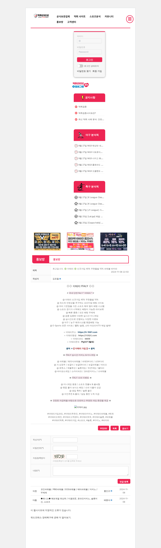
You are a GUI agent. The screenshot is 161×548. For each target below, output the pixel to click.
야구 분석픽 (92, 135)
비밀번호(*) (38, 448)
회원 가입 (97, 71)
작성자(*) (37, 439)
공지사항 (90, 97)
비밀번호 (81, 47)
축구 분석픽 (92, 186)
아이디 (80, 36)
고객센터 (71, 21)
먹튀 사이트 (80, 16)
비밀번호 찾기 (84, 71)
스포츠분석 (95, 16)
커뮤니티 (109, 16)
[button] (56, 278)
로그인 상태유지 (91, 66)
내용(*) (36, 470)
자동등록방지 (39, 458)
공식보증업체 (63, 16)
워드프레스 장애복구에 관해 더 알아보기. (51, 517)
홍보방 (60, 21)
